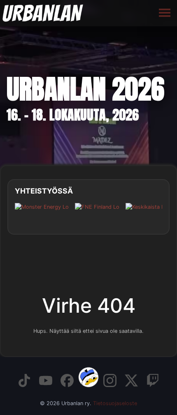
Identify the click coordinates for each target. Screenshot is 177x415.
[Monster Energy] (42, 213)
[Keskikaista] (147, 213)
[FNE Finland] (97, 213)
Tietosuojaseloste (115, 403)
